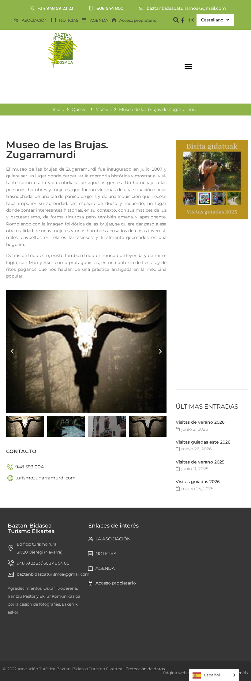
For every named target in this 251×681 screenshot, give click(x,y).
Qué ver (27, 83)
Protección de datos (145, 668)
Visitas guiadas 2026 (198, 481)
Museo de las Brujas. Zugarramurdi (57, 150)
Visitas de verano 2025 (200, 462)
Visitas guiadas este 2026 (203, 442)
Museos (48, 83)
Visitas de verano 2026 (200, 422)
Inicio (8, 83)
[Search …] (173, 20)
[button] (188, 66)
